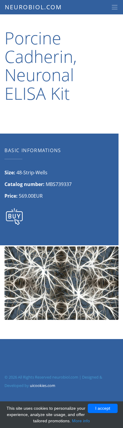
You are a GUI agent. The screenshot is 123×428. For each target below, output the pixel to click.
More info (81, 420)
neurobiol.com (33, 7)
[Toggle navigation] (114, 7)
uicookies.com (42, 385)
